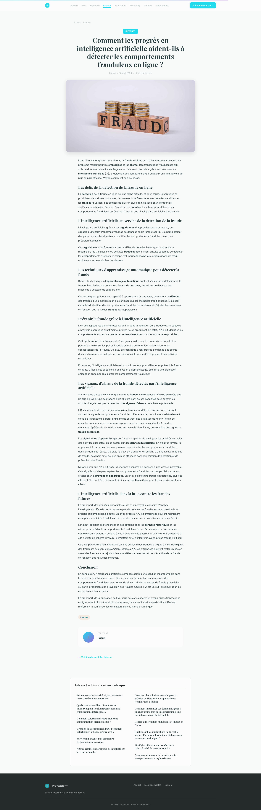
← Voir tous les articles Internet (95, 657)
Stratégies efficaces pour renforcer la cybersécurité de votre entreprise (154, 747)
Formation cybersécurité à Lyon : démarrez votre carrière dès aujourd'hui (99, 697)
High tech (95, 5)
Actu (84, 5)
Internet (107, 5)
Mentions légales (152, 785)
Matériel (148, 5)
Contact (168, 785)
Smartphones (162, 5)
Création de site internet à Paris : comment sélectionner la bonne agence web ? (99, 730)
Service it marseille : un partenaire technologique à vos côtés (95, 740)
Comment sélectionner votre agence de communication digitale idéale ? (97, 720)
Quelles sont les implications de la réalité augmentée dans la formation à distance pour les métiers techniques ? (158, 735)
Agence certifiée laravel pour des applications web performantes (101, 750)
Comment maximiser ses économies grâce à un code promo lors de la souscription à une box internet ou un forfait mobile (158, 712)
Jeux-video (120, 5)
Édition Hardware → (202, 5)
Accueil (74, 5)
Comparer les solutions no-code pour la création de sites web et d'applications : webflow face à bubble (156, 698)
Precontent (60, 786)
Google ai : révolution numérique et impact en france (159, 723)
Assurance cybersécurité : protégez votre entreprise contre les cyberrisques (156, 757)
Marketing (135, 5)
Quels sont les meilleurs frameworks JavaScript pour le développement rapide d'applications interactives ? (98, 708)
